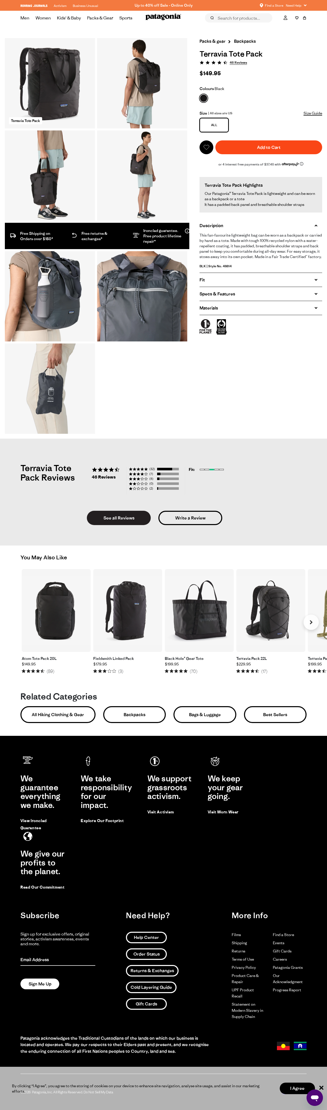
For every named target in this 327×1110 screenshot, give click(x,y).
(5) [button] (151, 479)
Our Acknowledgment (288, 978)
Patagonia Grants (288, 967)
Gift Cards (146, 1004)
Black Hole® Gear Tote (184, 658)
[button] (206, 147)
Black (212, 88)
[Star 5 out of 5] (42, 671)
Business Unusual (85, 6)
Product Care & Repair (245, 978)
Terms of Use (243, 959)
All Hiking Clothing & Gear (58, 714)
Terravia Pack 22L (251, 658)
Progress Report (287, 989)
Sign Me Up (40, 984)
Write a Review (190, 518)
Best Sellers (275, 714)
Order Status (146, 954)
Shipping (239, 942)
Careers (280, 959)
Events (278, 942)
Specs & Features (217, 294)
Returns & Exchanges (152, 970)
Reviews (217, 25)
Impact (266, 25)
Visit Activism (160, 811)
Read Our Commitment (42, 887)
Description (211, 225)
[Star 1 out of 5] (24, 671)
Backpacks (134, 714)
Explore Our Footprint (102, 820)
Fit (202, 280)
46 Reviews (238, 62)
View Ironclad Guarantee (33, 824)
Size (203, 113)
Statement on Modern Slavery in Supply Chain (247, 1010)
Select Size (294, 25)
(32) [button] (152, 469)
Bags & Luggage (205, 714)
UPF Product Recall (243, 992)
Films (236, 934)
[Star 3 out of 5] (33, 671)
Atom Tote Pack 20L (39, 658)
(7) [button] (151, 474)
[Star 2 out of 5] (28, 671)
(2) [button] (151, 488)
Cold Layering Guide (151, 987)
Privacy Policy (244, 967)
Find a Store (283, 934)
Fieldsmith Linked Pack (113, 658)
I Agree (297, 1088)
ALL (214, 125)
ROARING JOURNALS (34, 6)
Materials (209, 308)
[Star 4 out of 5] (38, 671)
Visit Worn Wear (223, 811)
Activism (60, 6)
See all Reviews (118, 518)
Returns (238, 951)
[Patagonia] (163, 18)
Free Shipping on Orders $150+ (163, 5)
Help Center (146, 937)
